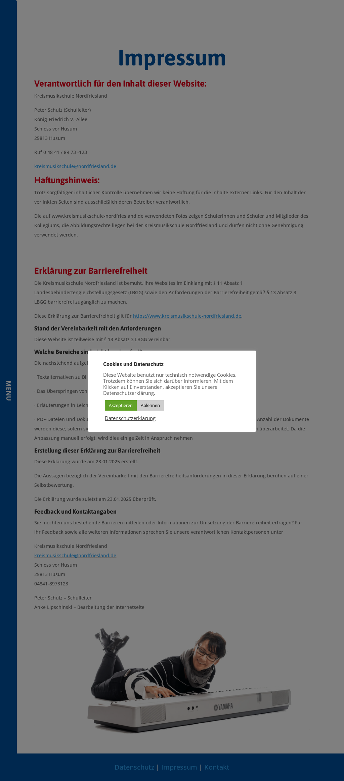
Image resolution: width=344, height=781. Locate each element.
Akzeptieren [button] (121, 405)
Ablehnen (150, 405)
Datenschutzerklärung (130, 418)
